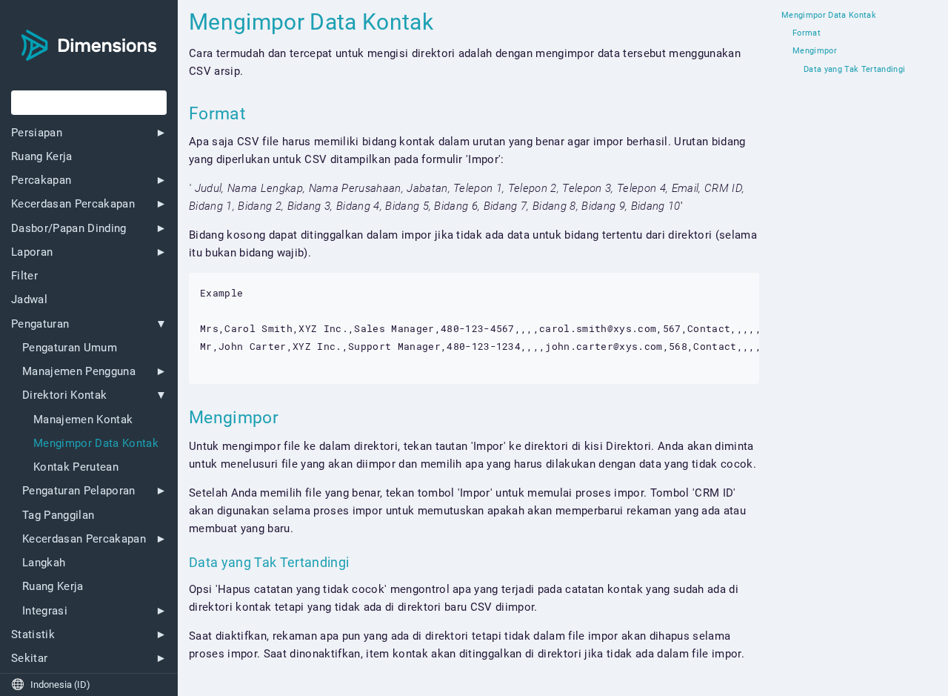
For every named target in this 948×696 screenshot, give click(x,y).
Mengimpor (814, 51)
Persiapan (36, 133)
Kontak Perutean (75, 467)
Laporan (32, 252)
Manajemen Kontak (83, 420)
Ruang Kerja (42, 156)
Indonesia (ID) (50, 684)
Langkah (43, 563)
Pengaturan (40, 324)
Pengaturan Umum (69, 348)
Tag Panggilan (58, 515)
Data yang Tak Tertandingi (854, 69)
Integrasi (44, 611)
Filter (24, 276)
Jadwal (29, 300)
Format (806, 33)
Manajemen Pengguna (79, 371)
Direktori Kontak (64, 395)
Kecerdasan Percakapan (73, 204)
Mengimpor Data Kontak (95, 443)
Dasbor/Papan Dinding (69, 228)
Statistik (33, 635)
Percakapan (41, 180)
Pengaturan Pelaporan (79, 491)
